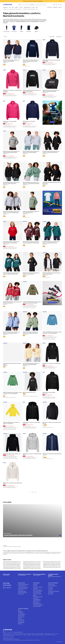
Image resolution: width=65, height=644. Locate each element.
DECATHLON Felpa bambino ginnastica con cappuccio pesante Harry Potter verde (11, 273)
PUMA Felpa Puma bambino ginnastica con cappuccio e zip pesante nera (31, 273)
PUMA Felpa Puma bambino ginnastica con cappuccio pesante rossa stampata (11, 242)
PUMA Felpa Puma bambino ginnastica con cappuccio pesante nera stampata (51, 91)
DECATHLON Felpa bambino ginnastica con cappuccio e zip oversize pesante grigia (11, 212)
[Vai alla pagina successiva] (36, 492)
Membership (55, 7)
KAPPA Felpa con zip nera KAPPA (49, 392)
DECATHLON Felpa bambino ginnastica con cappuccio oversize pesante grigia (31, 152)
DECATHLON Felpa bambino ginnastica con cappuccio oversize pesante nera (11, 183)
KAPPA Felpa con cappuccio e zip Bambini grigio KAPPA (32, 454)
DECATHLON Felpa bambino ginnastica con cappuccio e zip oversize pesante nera (51, 152)
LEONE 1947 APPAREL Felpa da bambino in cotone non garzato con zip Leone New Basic (52, 333)
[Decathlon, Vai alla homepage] (7, 4)
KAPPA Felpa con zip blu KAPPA (29, 121)
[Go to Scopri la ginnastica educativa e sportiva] (60, 535)
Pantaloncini (29, 31)
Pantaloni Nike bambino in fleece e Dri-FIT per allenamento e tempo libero (35, 567)
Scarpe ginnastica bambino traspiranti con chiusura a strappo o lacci (15, 567)
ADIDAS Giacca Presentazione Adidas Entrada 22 (52, 453)
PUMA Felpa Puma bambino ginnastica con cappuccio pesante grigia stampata (11, 152)
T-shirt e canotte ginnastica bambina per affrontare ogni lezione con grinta (16, 564)
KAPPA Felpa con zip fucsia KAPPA (9, 121)
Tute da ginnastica (6, 31)
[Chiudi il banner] (61, 1)
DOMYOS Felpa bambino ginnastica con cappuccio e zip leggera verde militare (30, 333)
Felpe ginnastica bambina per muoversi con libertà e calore (33, 561)
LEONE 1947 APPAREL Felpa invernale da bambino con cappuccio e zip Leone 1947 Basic (32, 302)
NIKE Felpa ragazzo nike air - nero (29, 392)
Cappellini (36, 31)
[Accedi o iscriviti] (58, 4)
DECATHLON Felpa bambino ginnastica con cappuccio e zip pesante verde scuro (51, 242)
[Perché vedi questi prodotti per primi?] (49, 36)
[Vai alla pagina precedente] (29, 492)
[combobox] (59, 36)
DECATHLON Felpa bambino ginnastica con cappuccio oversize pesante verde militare (31, 183)
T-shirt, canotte (14, 31)
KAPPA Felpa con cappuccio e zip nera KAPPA (31, 422)
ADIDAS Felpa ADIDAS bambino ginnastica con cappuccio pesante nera (32, 91)
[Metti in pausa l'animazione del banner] (59, 1)
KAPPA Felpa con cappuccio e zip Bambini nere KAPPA (52, 364)
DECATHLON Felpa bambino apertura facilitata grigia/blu (12, 364)
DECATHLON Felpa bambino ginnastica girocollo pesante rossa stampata (12, 302)
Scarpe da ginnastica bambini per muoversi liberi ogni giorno (33, 565)
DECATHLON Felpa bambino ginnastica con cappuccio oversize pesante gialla (31, 364)
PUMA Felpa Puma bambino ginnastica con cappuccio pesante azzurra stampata (31, 61)
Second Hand (49, 7)
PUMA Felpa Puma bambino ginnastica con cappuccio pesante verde (31, 212)
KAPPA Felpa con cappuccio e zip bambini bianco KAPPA (12, 483)
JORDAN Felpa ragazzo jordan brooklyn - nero (12, 453)
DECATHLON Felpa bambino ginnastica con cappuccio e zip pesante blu (11, 61)
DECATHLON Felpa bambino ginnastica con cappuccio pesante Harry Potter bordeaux (31, 242)
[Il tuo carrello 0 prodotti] (61, 4)
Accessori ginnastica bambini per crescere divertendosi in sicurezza (15, 568)
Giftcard (59, 7)
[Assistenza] (56, 4)
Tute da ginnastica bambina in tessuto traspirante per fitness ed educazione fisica (37, 564)
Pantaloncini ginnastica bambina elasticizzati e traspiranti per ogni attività (16, 561)
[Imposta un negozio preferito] (54, 4)
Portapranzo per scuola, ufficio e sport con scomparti (32, 568)
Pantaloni (21, 31)
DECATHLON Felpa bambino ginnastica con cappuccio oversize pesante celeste (11, 333)
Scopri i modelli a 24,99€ (52, 302)
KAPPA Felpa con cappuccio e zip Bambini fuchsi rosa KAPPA (12, 91)
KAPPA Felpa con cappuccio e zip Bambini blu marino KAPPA (51, 61)
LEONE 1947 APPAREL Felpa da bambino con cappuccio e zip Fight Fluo (11, 423)
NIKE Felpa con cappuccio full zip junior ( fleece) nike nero (52, 423)
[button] (56, 63)
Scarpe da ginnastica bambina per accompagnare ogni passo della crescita (16, 565)
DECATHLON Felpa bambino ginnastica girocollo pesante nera (52, 183)
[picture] (12, 48)
